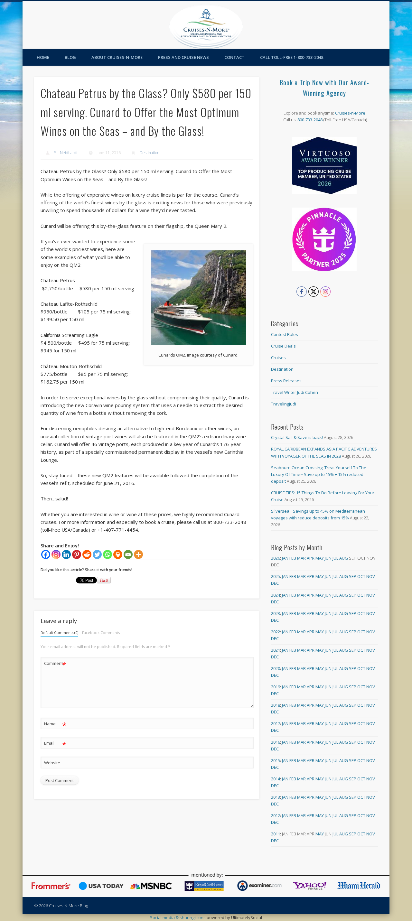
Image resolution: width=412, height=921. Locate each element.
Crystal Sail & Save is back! (297, 437)
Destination (149, 152)
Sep (352, 576)
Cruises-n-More (350, 113)
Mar (301, 558)
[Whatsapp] (107, 554)
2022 (275, 632)
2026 (275, 558)
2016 (275, 742)
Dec (275, 583)
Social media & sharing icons (178, 917)
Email (55, 744)
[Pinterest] (76, 554)
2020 (275, 668)
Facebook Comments (101, 632)
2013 (275, 797)
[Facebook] (45, 554)
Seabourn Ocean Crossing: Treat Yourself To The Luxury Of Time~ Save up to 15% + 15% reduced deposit (318, 474)
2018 (275, 705)
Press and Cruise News (183, 57)
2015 (275, 760)
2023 (275, 613)
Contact (234, 57)
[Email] (128, 554)
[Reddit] (86, 554)
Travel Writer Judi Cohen (294, 392)
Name (55, 725)
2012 (275, 815)
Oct (361, 576)
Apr (310, 558)
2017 (275, 723)
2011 (275, 834)
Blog (70, 57)
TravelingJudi (283, 404)
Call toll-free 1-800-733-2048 (291, 57)
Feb (292, 558)
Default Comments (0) (59, 632)
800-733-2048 (310, 120)
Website (52, 763)
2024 (275, 595)
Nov (370, 576)
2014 (275, 779)
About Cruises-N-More (117, 57)
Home (43, 57)
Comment (55, 664)
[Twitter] (97, 554)
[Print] (117, 554)
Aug (343, 558)
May (319, 558)
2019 (275, 687)
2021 (275, 650)
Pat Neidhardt (65, 152)
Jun (328, 558)
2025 (275, 576)
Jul (335, 558)
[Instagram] (56, 554)
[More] (138, 554)
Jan (285, 558)
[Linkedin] (66, 554)
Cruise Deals (283, 346)
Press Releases (286, 381)
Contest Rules (284, 334)
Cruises (278, 357)
